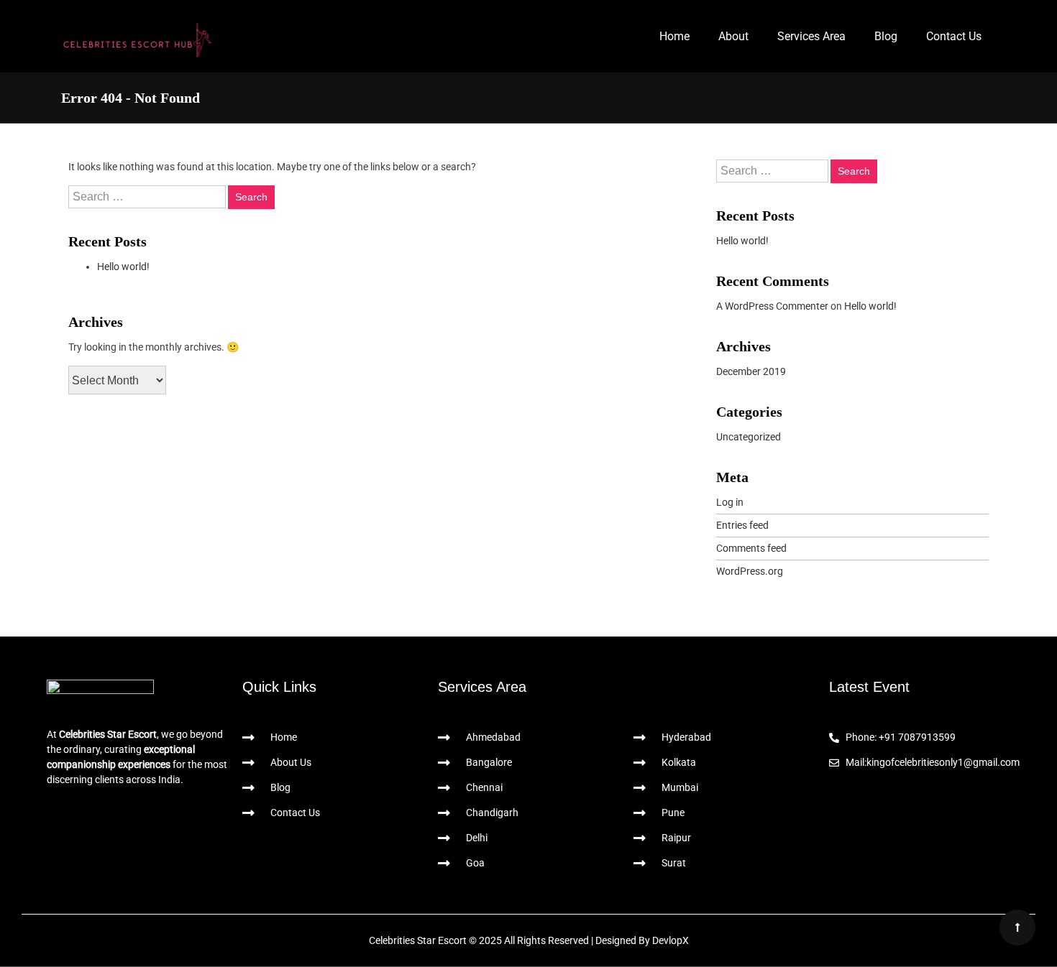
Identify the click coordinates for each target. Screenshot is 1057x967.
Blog (885, 36)
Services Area (811, 36)
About (733, 36)
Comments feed (751, 548)
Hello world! (123, 266)
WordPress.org (749, 571)
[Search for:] (148, 197)
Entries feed (742, 525)
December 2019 (751, 371)
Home (674, 36)
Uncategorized (748, 437)
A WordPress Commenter (772, 306)
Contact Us (954, 36)
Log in (729, 502)
